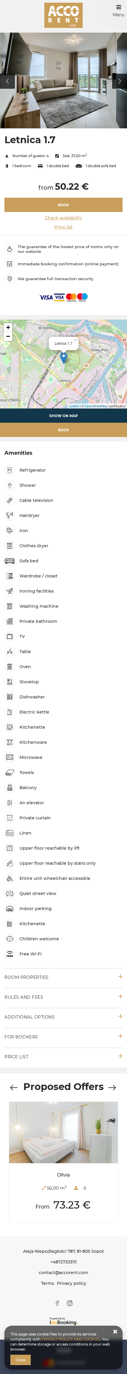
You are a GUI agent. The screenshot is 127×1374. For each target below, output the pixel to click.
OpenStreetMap (96, 405)
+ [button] (8, 327)
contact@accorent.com (63, 1272)
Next (119, 81)
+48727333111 (64, 1262)
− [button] (8, 336)
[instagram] (69, 1303)
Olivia (63, 1175)
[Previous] (13, 1088)
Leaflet (74, 405)
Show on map (63, 416)
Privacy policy (71, 1283)
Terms (47, 1283)
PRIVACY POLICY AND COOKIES (70, 1339)
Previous (7, 81)
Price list (63, 227)
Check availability (63, 218)
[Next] (112, 1088)
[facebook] (57, 1303)
